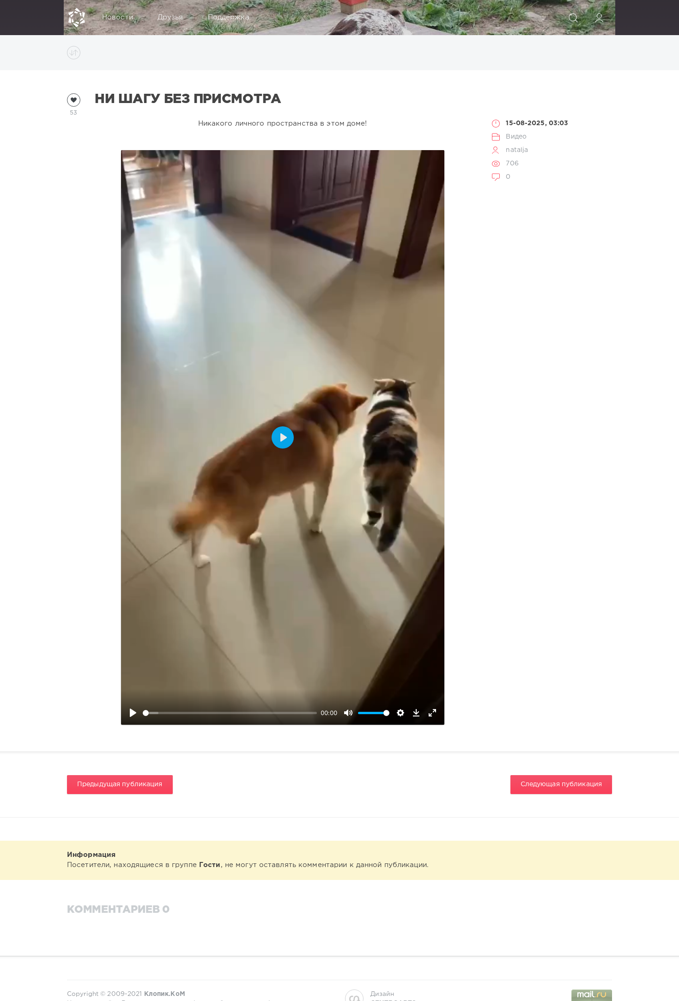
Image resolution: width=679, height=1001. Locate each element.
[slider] (230, 713)
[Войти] (599, 17)
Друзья (170, 17)
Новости (117, 17)
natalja (517, 150)
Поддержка (228, 17)
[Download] (416, 712)
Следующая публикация (561, 784)
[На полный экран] (432, 712)
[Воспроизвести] (133, 712)
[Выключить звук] (348, 712)
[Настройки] (400, 712)
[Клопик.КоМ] (76, 17)
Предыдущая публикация (120, 784)
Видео (516, 137)
